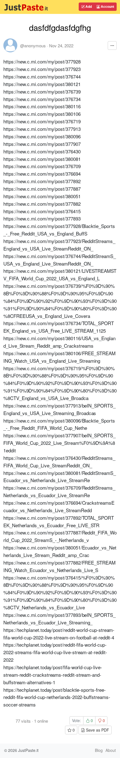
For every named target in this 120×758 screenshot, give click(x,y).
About (110, 750)
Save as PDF (97, 730)
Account (107, 6)
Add (88, 6)
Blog (99, 750)
